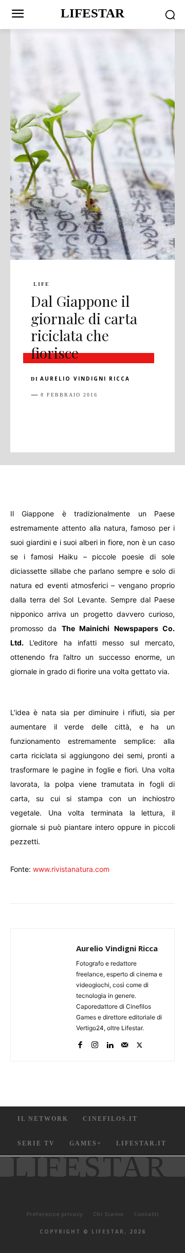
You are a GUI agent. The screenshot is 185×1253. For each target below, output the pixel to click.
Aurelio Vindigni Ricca (85, 378)
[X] (64, 420)
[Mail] (124, 1043)
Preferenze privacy (54, 1214)
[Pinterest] (88, 420)
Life (41, 284)
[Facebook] (41, 420)
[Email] (159, 420)
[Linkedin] (135, 420)
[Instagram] (95, 1043)
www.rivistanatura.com (71, 869)
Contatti (146, 1214)
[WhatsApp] (112, 420)
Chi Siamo (108, 1214)
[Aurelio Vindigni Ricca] (46, 994)
